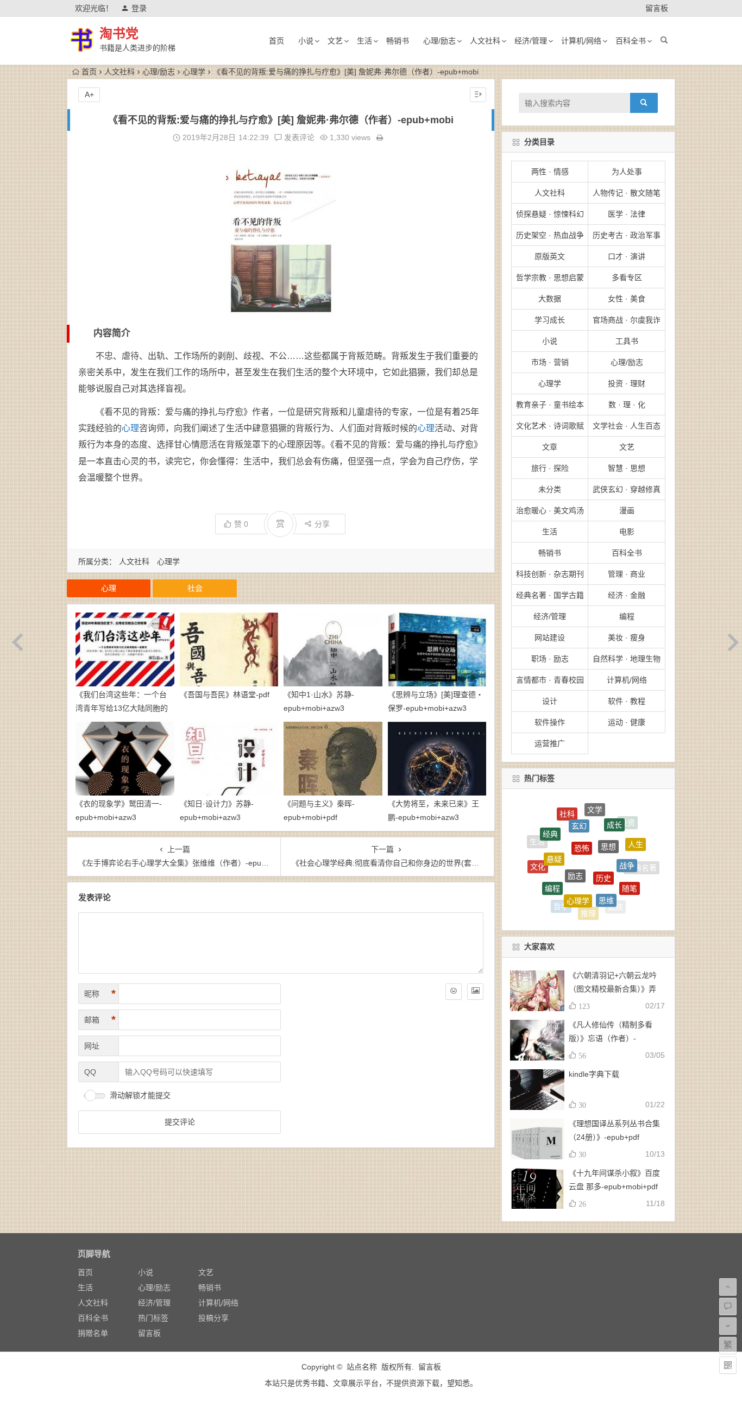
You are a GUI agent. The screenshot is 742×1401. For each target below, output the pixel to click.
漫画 (626, 510)
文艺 (335, 40)
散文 (632, 890)
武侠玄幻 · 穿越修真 (627, 489)
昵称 (100, 994)
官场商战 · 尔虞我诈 (627, 319)
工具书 (626, 341)
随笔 (629, 868)
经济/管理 (530, 40)
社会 (195, 588)
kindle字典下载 (594, 1074)
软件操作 (550, 722)
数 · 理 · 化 (626, 404)
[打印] (379, 137)
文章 (549, 447)
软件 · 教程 (626, 701)
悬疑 (554, 832)
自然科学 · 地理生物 (627, 658)
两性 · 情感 (550, 171)
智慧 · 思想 (626, 468)
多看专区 (627, 277)
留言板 (656, 8)
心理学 (194, 71)
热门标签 (153, 1318)
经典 (550, 821)
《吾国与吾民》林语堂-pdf (224, 694)
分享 (322, 524)
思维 (606, 871)
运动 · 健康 (626, 722)
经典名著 (641, 863)
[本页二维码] (728, 1365)
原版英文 (550, 256)
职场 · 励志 (550, 658)
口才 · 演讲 (626, 256)
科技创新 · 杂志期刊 (550, 574)
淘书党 (119, 33)
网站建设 (550, 637)
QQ (90, 1072)
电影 (626, 531)
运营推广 (550, 743)
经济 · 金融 (626, 595)
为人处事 (627, 171)
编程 (626, 616)
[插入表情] (453, 991)
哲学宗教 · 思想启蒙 (550, 277)
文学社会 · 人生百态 (627, 425)
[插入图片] (475, 991)
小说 (305, 40)
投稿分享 (213, 1318)
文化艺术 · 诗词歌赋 (550, 425)
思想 (608, 818)
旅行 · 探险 (550, 468)
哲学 (561, 891)
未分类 (549, 489)
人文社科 (485, 40)
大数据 (549, 298)
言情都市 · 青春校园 (550, 680)
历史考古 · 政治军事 (627, 235)
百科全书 (630, 40)
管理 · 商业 (626, 574)
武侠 (615, 895)
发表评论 (298, 137)
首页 (276, 40)
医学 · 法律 (626, 214)
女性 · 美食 (626, 298)
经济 (541, 883)
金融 (609, 909)
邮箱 (100, 1020)
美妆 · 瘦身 (626, 637)
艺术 (583, 911)
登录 (139, 8)
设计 (549, 701)
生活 (364, 40)
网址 (91, 1046)
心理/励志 (439, 40)
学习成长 (550, 319)
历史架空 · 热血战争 (550, 235)
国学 (558, 904)
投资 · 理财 (626, 383)
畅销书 (397, 40)
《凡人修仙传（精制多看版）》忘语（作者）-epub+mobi (610, 1038)
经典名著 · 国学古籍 (550, 595)
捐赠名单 (93, 1333)
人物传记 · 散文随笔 (627, 192)
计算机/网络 (581, 40)
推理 (588, 896)
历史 (603, 842)
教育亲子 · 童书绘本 (550, 404)
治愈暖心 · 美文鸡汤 (550, 510)
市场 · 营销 (550, 362)
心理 (130, 428)
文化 (537, 853)
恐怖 (581, 817)
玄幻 (579, 807)
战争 (626, 840)
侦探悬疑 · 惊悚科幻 (550, 214)
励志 (575, 840)
